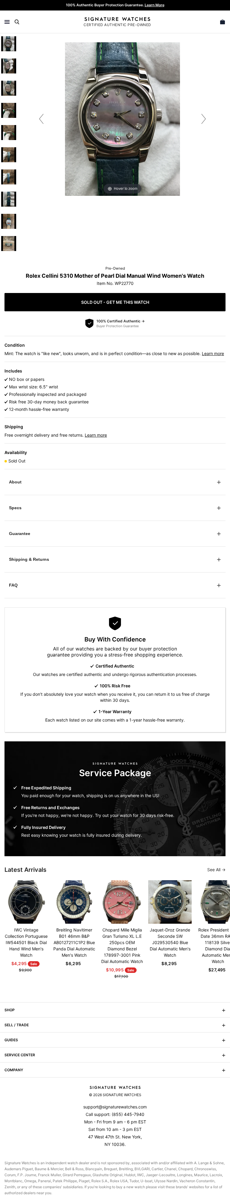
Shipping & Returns (29, 559)
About (15, 482)
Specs (15, 507)
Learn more (213, 353)
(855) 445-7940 (128, 1114)
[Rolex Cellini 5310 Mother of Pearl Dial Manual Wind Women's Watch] (8, 43)
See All (214, 869)
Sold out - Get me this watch (115, 302)
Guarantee (19, 533)
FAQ (13, 585)
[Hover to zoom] (122, 118)
